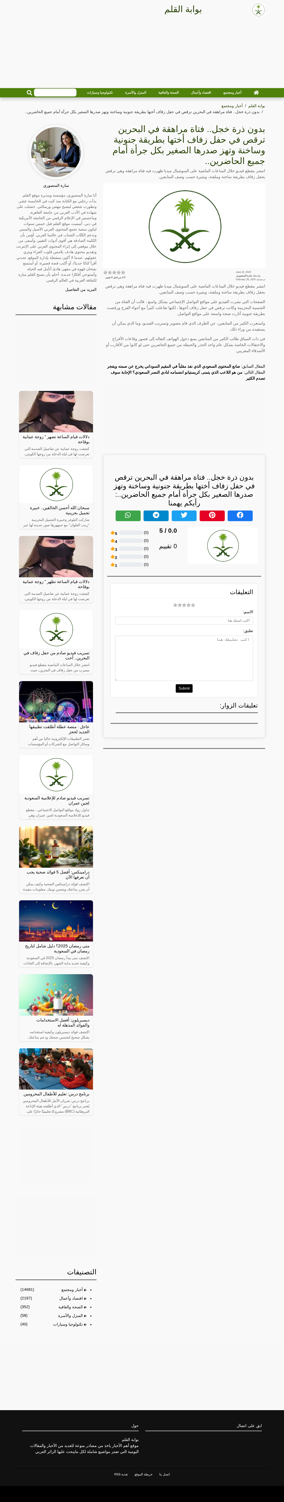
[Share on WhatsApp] (128, 516)
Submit (184, 688)
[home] (256, 92)
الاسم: (248, 612)
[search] (29, 93)
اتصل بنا (164, 1474)
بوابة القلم (256, 106)
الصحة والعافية (168, 92)
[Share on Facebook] (240, 516)
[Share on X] (184, 516)
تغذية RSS (121, 1474)
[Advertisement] (142, 54)
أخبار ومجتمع (232, 92)
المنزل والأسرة (135, 92)
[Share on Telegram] (156, 516)
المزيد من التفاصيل (81, 289)
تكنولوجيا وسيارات (100, 92)
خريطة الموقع (144, 1474)
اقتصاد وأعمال (201, 92)
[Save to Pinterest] (212, 516)
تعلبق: (248, 631)
